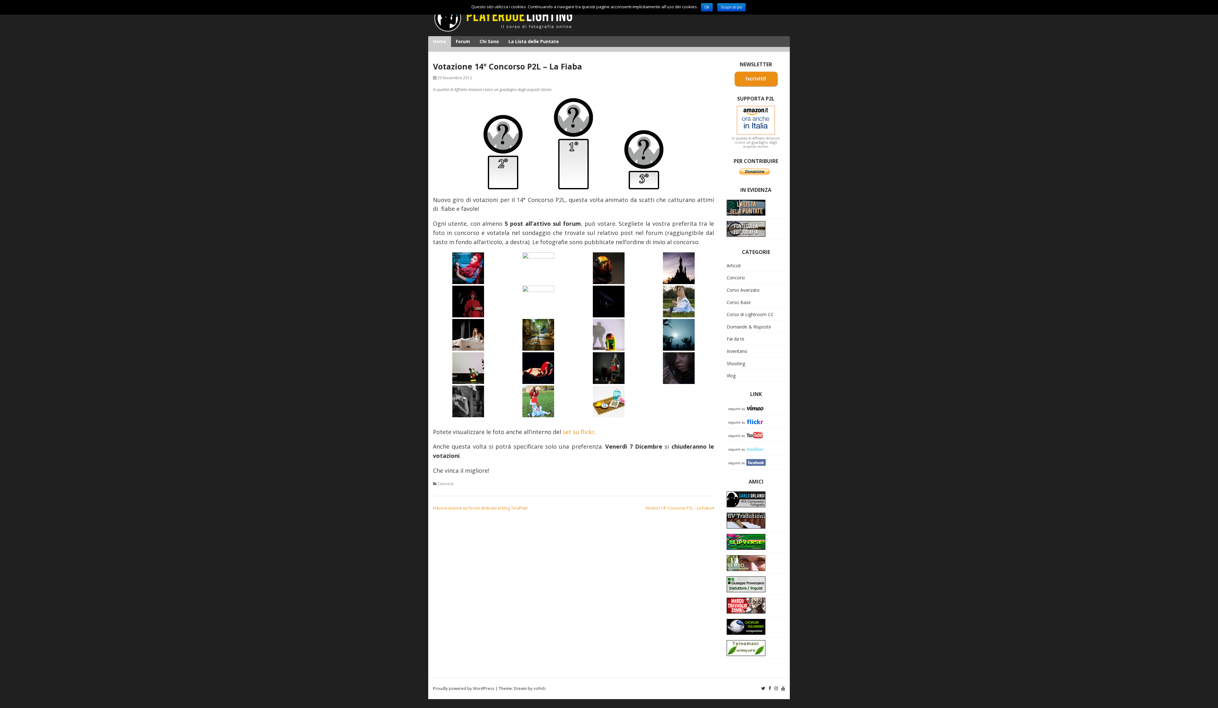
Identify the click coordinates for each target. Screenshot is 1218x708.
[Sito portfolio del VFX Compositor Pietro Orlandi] (746, 563)
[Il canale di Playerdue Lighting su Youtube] (747, 435)
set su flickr (578, 432)
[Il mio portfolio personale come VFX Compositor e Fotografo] (746, 499)
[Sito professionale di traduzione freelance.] (746, 584)
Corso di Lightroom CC (750, 314)
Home (439, 41)
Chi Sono (489, 41)
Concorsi (445, 483)
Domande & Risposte (749, 327)
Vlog (731, 376)
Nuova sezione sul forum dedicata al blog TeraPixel (480, 508)
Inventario (737, 351)
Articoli (734, 266)
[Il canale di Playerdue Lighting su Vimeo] (747, 408)
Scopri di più (731, 7)
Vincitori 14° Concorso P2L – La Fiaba (679, 508)
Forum (463, 41)
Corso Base (739, 302)
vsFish (540, 688)
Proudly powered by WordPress (463, 688)
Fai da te (735, 339)
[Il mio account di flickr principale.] (747, 421)
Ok (706, 7)
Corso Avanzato (743, 290)
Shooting (736, 363)
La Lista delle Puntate (533, 41)
